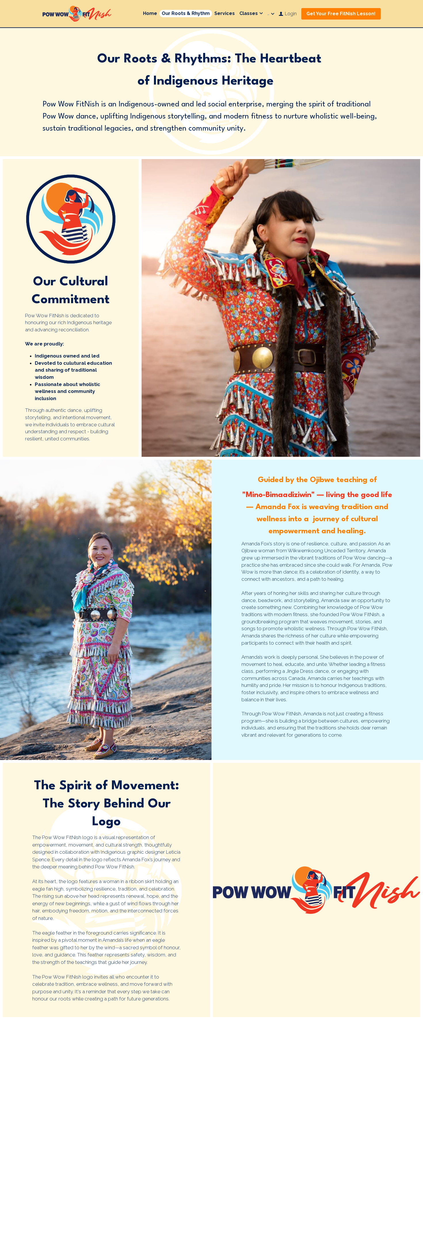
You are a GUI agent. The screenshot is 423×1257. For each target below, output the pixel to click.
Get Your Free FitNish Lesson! (341, 13)
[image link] (77, 13)
